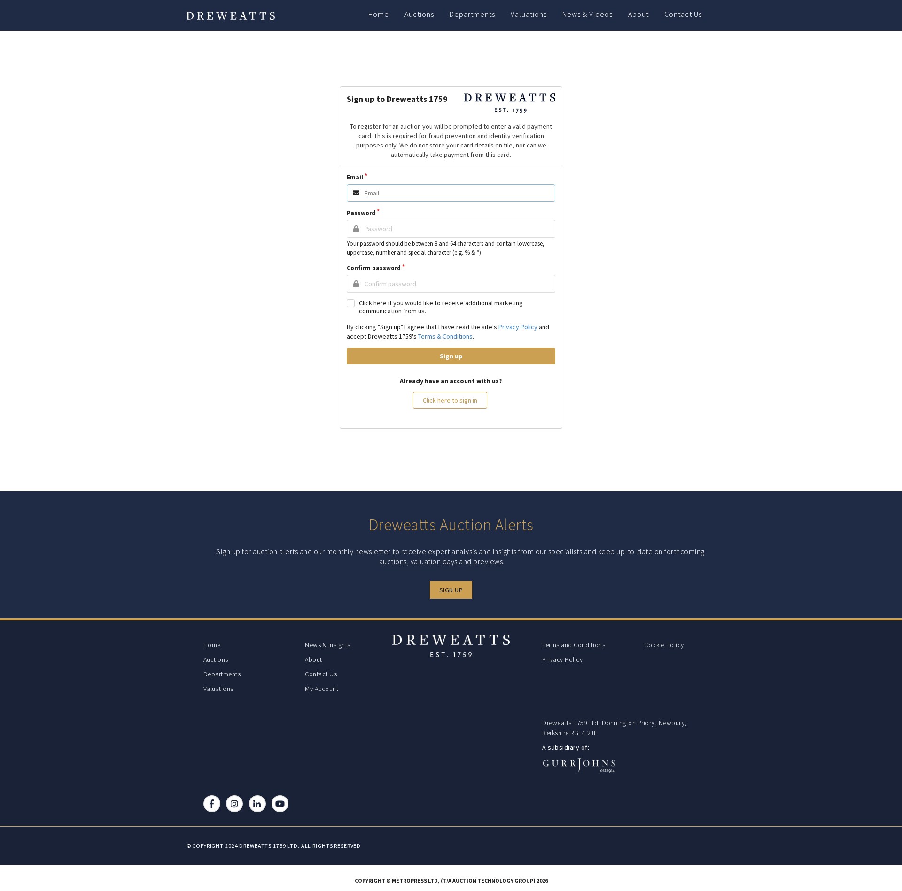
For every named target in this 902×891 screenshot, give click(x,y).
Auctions (419, 14)
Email (355, 177)
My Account (321, 688)
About (638, 14)
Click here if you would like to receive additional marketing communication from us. (441, 307)
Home (378, 14)
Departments (472, 14)
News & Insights (327, 645)
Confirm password (374, 268)
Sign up (451, 356)
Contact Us (683, 14)
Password (361, 213)
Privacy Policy (517, 327)
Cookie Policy (664, 645)
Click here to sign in (450, 400)
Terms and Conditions (573, 645)
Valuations (529, 14)
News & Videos (587, 14)
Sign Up (451, 590)
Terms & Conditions (445, 336)
